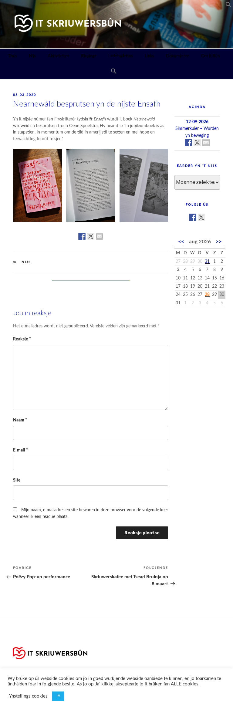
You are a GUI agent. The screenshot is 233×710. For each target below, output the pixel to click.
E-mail (20, 450)
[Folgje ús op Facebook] (192, 217)
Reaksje (22, 339)
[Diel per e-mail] (99, 236)
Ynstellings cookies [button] (28, 696)
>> (219, 241)
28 (207, 294)
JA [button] (58, 696)
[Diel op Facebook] (82, 236)
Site (17, 480)
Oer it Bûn (210, 56)
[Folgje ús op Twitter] (201, 217)
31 (207, 261)
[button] (228, 6)
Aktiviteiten (58, 56)
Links (149, 56)
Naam (20, 420)
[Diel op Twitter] (90, 236)
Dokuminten (177, 56)
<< (181, 241)
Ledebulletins (120, 56)
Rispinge (88, 56)
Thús (12, 56)
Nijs (32, 56)
